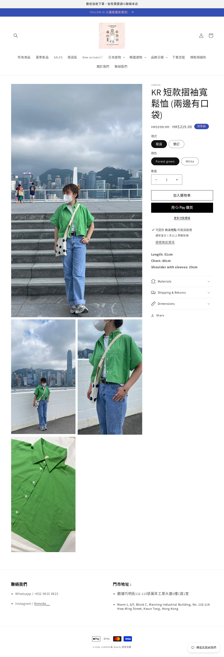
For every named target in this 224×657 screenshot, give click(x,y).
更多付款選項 (182, 218)
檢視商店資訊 (165, 242)
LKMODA (105, 647)
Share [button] (160, 315)
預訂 (176, 144)
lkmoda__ (42, 603)
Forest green (165, 161)
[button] (16, 35)
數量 (154, 171)
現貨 (159, 144)
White (190, 161)
